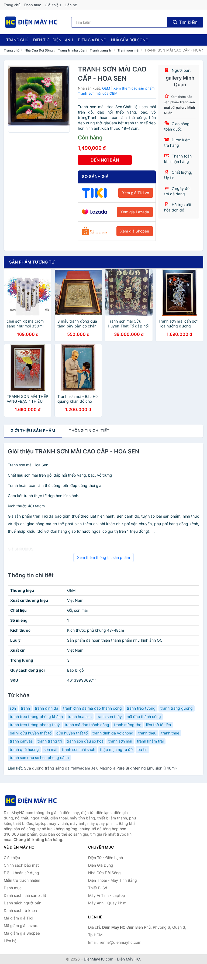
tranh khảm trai (150, 741)
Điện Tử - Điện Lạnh (53, 39)
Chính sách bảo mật (21, 865)
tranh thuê (170, 733)
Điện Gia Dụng (92, 39)
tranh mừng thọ (127, 724)
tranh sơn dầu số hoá (85, 741)
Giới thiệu (53, 5)
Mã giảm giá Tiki (18, 918)
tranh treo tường (141, 708)
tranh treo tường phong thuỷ (35, 724)
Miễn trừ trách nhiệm (22, 880)
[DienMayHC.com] (31, 22)
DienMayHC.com (98, 959)
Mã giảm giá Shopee (22, 933)
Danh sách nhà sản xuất (25, 895)
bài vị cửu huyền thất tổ (30, 733)
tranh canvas (21, 741)
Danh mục (32, 5)
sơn (13, 708)
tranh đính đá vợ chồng (112, 733)
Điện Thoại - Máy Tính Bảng (112, 880)
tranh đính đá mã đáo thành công (92, 708)
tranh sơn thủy (109, 716)
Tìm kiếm (188, 22)
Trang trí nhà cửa (71, 50)
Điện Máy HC (128, 959)
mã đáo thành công (144, 716)
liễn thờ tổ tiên (158, 724)
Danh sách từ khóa (20, 910)
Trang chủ (12, 5)
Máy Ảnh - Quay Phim (107, 903)
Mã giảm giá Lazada (22, 925)
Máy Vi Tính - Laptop (106, 895)
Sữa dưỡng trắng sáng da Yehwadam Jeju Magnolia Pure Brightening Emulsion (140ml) (100, 768)
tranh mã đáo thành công (87, 724)
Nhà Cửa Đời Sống (129, 39)
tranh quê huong (24, 749)
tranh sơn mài (120, 741)
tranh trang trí (49, 741)
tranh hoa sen (80, 716)
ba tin (142, 749)
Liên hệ (71, 5)
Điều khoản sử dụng (21, 872)
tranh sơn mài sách (78, 749)
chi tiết (89, 430)
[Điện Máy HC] (31, 800)
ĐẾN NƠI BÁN (105, 160)
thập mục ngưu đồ (116, 749)
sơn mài (50, 749)
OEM (106, 88)
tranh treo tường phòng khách (36, 716)
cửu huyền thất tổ (72, 733)
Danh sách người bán (22, 903)
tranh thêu (147, 733)
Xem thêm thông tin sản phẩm (103, 557)
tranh (25, 708)
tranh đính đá (46, 708)
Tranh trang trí (101, 50)
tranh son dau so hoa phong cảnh (39, 757)
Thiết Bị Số (97, 888)
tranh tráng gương (176, 708)
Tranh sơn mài (128, 50)
